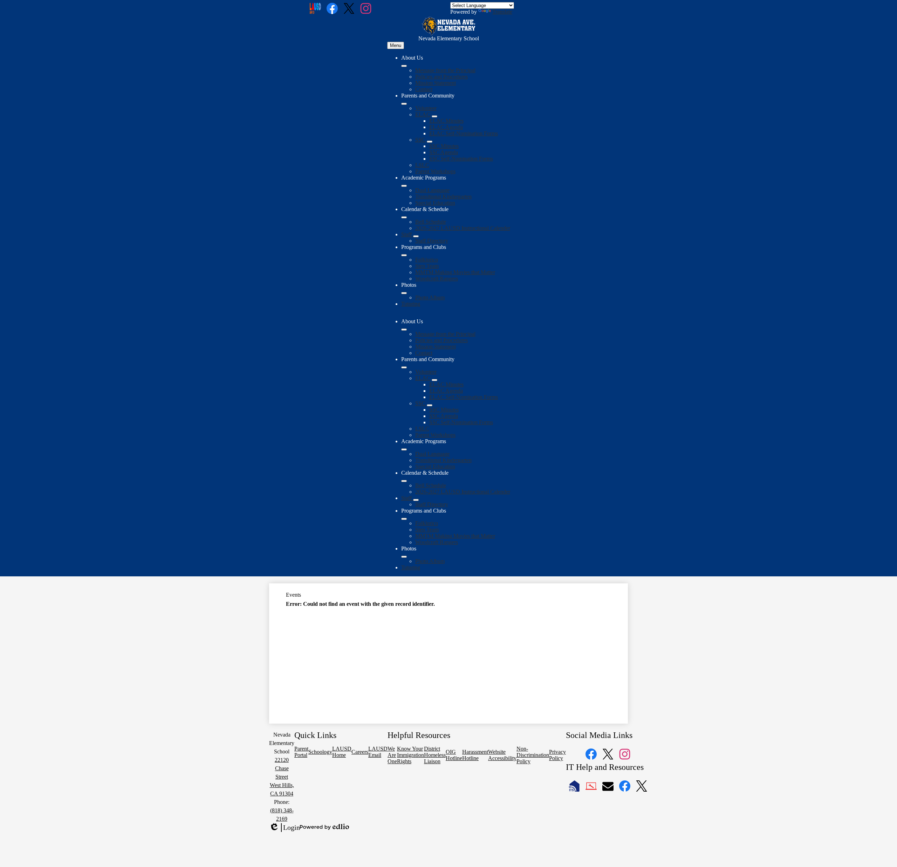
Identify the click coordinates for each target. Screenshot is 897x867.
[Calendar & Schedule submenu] (404, 217)
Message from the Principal (445, 70)
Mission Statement (435, 83)
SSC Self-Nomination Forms (461, 159)
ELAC (422, 114)
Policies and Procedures (441, 77)
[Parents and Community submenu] (404, 104)
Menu (395, 45)
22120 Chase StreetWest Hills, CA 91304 (282, 777)
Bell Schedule (430, 222)
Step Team (427, 266)
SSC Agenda (443, 152)
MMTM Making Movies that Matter (455, 272)
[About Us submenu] (404, 66)
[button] (404, 329)
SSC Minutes (444, 146)
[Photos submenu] (404, 293)
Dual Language (432, 190)
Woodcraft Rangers (436, 279)
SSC (420, 140)
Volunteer (426, 108)
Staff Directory (431, 241)
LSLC (422, 165)
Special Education (435, 203)
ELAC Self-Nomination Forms (463, 133)
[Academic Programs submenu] (404, 186)
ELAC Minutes (446, 121)
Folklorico (426, 260)
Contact (423, 89)
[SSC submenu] (429, 142)
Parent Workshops (435, 171)
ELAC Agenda (446, 127)
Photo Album (430, 297)
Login (284, 828)
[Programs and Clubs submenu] (404, 255)
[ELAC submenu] (434, 116)
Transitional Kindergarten (443, 196)
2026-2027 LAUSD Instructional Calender (462, 228)
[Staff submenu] (416, 236)
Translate (502, 12)
